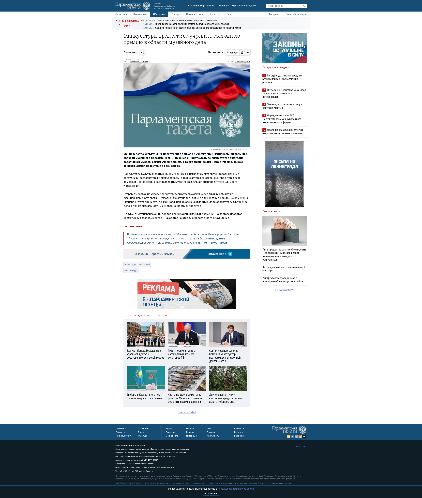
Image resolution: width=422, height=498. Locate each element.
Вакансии (239, 436)
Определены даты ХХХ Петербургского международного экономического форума (281, 119)
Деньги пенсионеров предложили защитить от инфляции (178, 20)
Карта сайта (301, 446)
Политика (121, 14)
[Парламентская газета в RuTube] (304, 436)
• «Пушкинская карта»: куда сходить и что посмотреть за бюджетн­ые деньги (175, 238)
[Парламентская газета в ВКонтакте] (292, 436)
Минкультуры (131, 270)
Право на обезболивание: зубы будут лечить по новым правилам (282, 131)
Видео (169, 428)
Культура (215, 14)
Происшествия (194, 14)
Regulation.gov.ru (242, 61)
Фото (209, 428)
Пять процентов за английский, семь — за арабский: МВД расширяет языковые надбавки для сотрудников (284, 254)
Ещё (229, 14)
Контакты (239, 428)
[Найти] (304, 6)
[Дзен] (244, 52)
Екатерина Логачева (139, 61)
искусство (144, 264)
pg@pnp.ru (148, 471)
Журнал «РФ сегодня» (243, 5)
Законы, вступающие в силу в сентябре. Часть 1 (282, 106)
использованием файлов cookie (236, 488)
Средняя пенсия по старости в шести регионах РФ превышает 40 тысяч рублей (192, 27)
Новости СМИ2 (187, 412)
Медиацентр (172, 436)
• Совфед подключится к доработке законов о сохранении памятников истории (177, 242)
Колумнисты (213, 436)
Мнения (190, 432)
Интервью (191, 436)
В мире (176, 14)
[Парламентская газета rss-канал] (288, 436)
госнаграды (130, 264)
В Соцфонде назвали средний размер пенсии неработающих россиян (186, 24)
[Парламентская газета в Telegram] (296, 436)
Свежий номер (196, 5)
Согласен (211, 493)
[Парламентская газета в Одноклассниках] (300, 436)
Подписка (223, 5)
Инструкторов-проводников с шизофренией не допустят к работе (282, 279)
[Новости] (232, 52)
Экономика (140, 14)
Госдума (274, 14)
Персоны (170, 432)
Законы (211, 5)
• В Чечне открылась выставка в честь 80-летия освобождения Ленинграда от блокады (182, 234)
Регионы (211, 432)
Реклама (238, 432)
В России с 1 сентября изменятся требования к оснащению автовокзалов (284, 93)
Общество (159, 14)
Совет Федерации (296, 14)
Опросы (190, 428)
